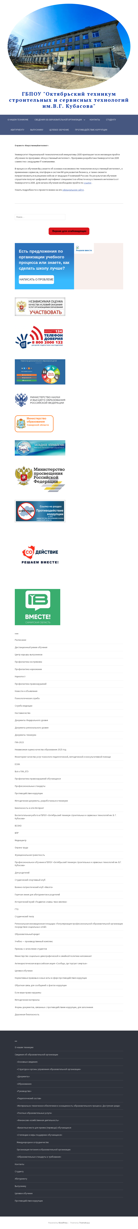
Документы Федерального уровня (31, 720)
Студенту (111, 119)
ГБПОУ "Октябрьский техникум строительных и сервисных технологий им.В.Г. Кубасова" (69, 99)
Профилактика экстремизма (28, 661)
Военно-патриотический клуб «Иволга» (34, 887)
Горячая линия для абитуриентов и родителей (37, 894)
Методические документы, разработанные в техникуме (41, 800)
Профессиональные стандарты (30, 786)
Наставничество (22, 713)
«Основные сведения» (27, 1061)
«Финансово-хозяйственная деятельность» (38, 1120)
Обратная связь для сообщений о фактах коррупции (41, 985)
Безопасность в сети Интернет (29, 808)
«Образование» (24, 1083)
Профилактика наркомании (28, 669)
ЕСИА (17, 764)
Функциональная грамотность (30, 855)
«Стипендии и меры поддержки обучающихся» (39, 1135)
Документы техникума (25, 734)
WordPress (63, 1222)
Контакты (95, 119)
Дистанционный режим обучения (31, 647)
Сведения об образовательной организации (58, 119)
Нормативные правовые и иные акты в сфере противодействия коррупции (51, 978)
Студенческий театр (24, 916)
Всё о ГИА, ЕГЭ (21, 771)
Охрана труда (21, 847)
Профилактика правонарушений (30, 683)
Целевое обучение (59, 129)
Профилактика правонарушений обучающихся (38, 778)
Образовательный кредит (27, 934)
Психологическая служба (27, 698)
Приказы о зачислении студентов (31, 948)
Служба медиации (23, 705)
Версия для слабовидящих (69, 231)
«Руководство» (24, 1091)
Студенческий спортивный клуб (30, 880)
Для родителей (22, 872)
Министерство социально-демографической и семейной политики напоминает (53, 956)
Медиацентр (20, 840)
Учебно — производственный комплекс (34, 941)
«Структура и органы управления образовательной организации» (49, 1069)
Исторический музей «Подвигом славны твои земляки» (41, 901)
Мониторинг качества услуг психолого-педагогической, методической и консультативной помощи (63, 756)
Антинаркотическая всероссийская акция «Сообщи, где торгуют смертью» (51, 963)
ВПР (17, 833)
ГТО (17, 909)
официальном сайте (73, 189)
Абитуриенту (17, 129)
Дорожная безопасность (27, 1014)
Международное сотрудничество (33, 1142)
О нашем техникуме (18, 119)
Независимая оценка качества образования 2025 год (40, 749)
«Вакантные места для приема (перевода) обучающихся (44, 1127)
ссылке (87, 182)
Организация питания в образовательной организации (44, 1149)
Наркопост (20, 676)
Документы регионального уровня (31, 727)
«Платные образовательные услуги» (34, 1113)
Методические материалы (27, 999)
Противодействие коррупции (91, 129)
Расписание (20, 640)
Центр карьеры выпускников (28, 654)
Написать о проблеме (37, 279)
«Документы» (23, 1076)
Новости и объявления (26, 691)
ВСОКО (18, 825)
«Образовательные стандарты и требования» (39, 1156)
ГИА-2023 (19, 742)
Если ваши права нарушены (28, 992)
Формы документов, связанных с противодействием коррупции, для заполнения (54, 1007)
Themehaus (84, 1222)
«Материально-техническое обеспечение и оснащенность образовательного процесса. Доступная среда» (68, 1105)
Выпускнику (36, 129)
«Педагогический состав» (29, 1098)
